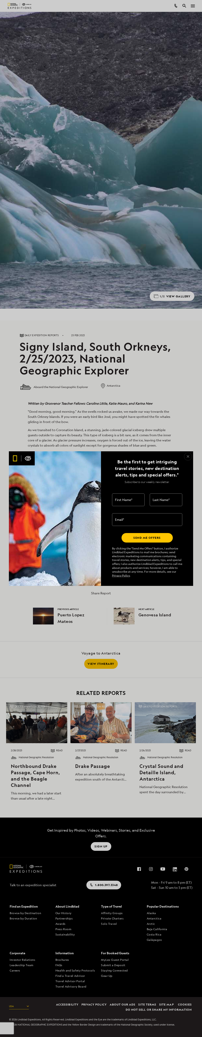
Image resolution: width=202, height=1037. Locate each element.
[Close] (188, 456)
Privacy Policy (121, 575)
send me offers (147, 538)
